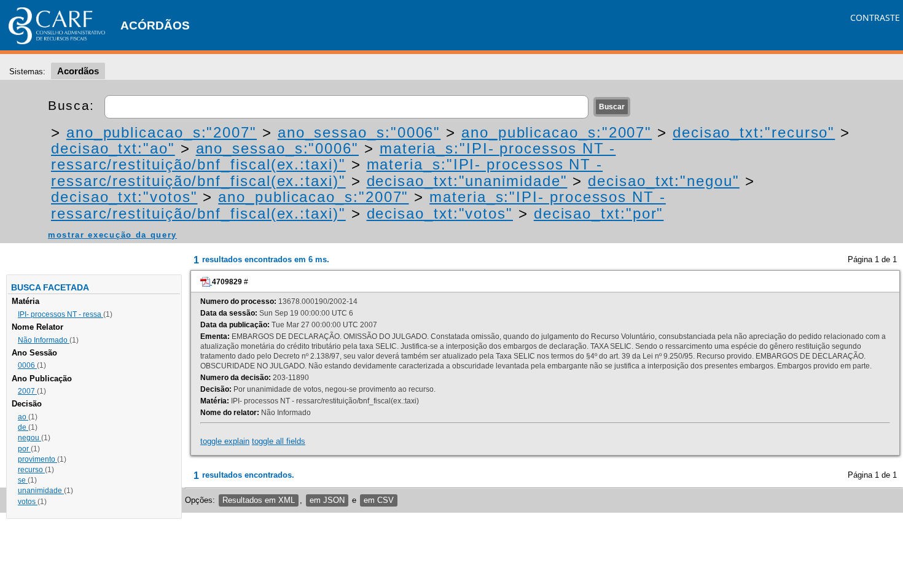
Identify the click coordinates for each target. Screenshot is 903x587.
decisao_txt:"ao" (113, 148)
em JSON (327, 500)
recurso (31, 469)
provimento (37, 459)
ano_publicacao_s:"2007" (161, 132)
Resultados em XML (258, 500)
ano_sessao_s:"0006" (359, 132)
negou (29, 437)
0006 (27, 365)
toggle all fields (278, 441)
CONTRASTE (875, 17)
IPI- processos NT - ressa (60, 314)
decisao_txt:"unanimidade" (467, 181)
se (23, 480)
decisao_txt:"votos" (124, 197)
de (23, 427)
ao (23, 417)
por (24, 449)
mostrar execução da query (112, 234)
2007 (27, 391)
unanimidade (41, 490)
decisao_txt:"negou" (663, 181)
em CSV (379, 500)
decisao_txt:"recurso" (754, 132)
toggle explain (224, 441)
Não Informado (43, 340)
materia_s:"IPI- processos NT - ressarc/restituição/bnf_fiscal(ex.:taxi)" (333, 156)
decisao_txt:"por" (599, 213)
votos (27, 501)
